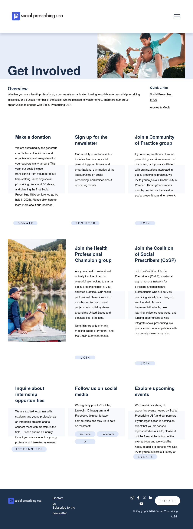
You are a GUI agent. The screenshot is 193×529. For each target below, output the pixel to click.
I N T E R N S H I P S (29, 449)
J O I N (145, 223)
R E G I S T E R (85, 223)
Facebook (108, 434)
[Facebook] (138, 498)
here (51, 199)
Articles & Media (160, 107)
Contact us (58, 501)
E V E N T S (145, 457)
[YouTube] (141, 504)
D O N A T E (25, 223)
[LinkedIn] (150, 498)
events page (142, 441)
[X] (144, 498)
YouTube (85, 434)
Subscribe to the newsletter (64, 510)
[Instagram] (132, 498)
